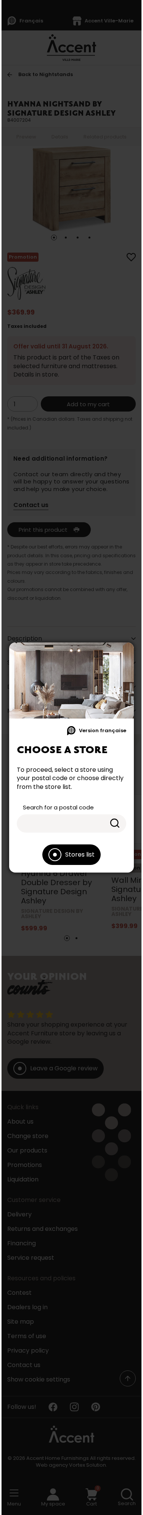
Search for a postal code (58, 807)
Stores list (80, 854)
